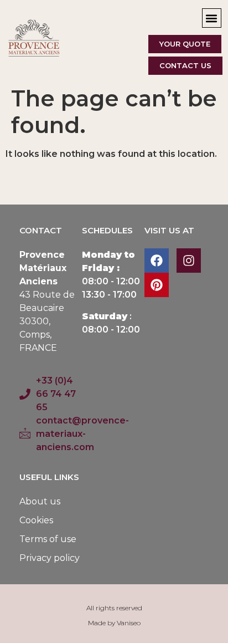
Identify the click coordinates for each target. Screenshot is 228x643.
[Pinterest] (156, 285)
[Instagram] (189, 260)
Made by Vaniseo (114, 623)
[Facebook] (156, 260)
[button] (211, 18)
